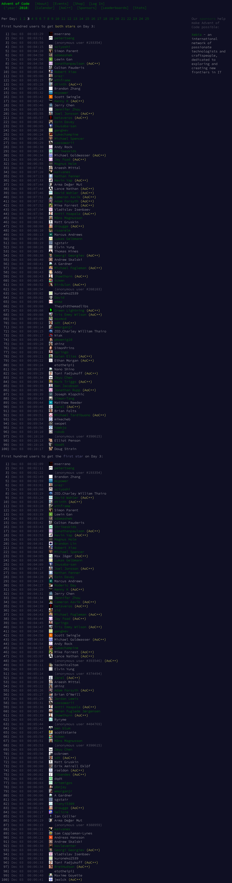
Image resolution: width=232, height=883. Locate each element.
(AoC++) (93, 63)
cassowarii (64, 143)
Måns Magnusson (68, 218)
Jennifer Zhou (67, 109)
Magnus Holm (65, 163)
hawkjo (60, 427)
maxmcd (60, 319)
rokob (59, 432)
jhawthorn (63, 276)
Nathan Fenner (67, 176)
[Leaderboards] (115, 8)
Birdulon (62, 284)
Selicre (61, 812)
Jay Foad (62, 159)
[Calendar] (45, 8)
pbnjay (60, 787)
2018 (23, 8)
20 (117, 19)
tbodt (59, 444)
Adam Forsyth (66, 201)
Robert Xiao (65, 72)
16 (93, 19)
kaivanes (62, 172)
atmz (58, 302)
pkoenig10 (63, 339)
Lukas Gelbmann (68, 239)
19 (111, 19)
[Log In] (97, 3)
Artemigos (63, 783)
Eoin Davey (64, 122)
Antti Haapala (67, 214)
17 (99, 19)
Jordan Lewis (66, 698)
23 (135, 19)
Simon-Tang (64, 398)
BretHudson (64, 866)
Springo (61, 352)
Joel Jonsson (66, 113)
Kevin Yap (63, 180)
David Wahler (66, 193)
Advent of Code (15, 3)
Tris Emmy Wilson (70, 314)
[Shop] (79, 3)
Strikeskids (65, 151)
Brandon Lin (65, 543)
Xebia (197, 34)
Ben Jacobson (66, 386)
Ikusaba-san (65, 126)
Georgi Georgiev (69, 255)
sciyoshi (62, 47)
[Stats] (140, 8)
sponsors (208, 19)
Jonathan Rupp (67, 390)
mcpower (61, 93)
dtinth (60, 84)
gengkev (61, 130)
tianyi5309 (64, 804)
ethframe (62, 80)
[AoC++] (66, 8)
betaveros (63, 118)
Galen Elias (65, 356)
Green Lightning (69, 310)
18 (105, 19)
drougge (61, 226)
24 (141, 19)
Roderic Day (65, 585)
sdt (57, 323)
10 (57, 19)
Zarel (59, 407)
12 (69, 19)
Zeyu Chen (63, 377)
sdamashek (63, 55)
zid (57, 610)
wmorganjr (63, 327)
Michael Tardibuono (72, 415)
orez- (59, 76)
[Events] (61, 3)
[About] (42, 3)
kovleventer (65, 846)
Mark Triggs (65, 382)
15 (87, 19)
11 (63, 19)
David (59, 297)
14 (81, 19)
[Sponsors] (87, 8)
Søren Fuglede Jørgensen (77, 711)
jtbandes (62, 774)
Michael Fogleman (70, 268)
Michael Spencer (69, 138)
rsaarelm (62, 230)
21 (123, 19)
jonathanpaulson (69, 63)
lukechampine (66, 134)
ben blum (62, 728)
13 (75, 19)
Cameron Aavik (67, 197)
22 (129, 19)
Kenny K (61, 101)
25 (147, 19)
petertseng (64, 38)
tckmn (59, 280)
